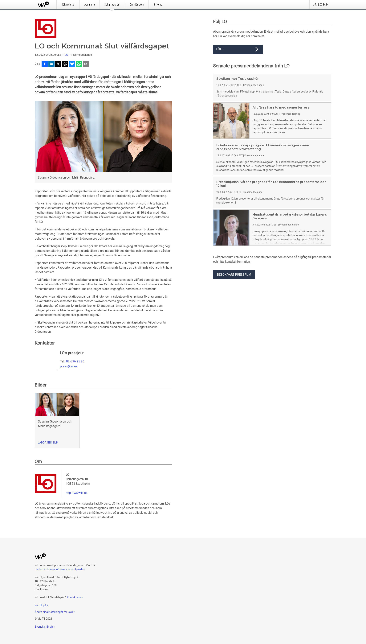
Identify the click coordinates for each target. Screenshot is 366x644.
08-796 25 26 (75, 361)
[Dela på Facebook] (45, 64)
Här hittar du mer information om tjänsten (60, 569)
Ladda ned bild (48, 442)
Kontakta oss (75, 597)
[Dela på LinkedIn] (51, 64)
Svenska (40, 626)
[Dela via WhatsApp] (79, 64)
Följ (219, 49)
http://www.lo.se (76, 493)
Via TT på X (41, 605)
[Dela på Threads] (65, 64)
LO (66, 54)
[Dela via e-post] (86, 64)
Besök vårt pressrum (234, 274)
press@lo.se (68, 366)
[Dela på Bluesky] (72, 64)
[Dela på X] (58, 64)
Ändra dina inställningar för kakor (55, 611)
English (51, 626)
